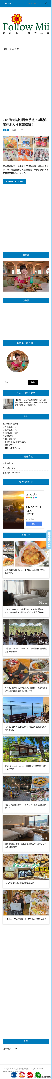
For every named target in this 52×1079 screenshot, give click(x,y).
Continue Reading (14, 181)
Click (49, 539)
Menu (8, 4)
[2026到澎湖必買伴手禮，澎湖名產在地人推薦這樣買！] (26, 148)
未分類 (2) (9, 436)
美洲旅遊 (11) (10, 445)
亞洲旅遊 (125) (11, 430)
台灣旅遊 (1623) (11, 433)
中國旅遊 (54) (10, 427)
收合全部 (14, 424)
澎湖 (5, 130)
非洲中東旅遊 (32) (12, 448)
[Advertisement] (26, 89)
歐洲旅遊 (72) (10, 439)
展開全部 (6, 424)
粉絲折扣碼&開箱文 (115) (15, 442)
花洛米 (14, 130)
